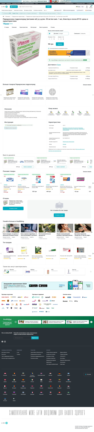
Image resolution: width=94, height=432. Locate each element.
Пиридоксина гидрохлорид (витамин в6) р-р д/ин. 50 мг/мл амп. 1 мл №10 (52, 98)
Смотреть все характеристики (55, 150)
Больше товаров (87, 84)
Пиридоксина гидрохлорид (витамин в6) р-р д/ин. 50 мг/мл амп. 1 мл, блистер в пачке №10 (12, 162)
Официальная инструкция (10, 127)
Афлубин (12, 269)
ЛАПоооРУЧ (62, 356)
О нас (36, 3)
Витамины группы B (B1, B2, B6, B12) (70, 127)
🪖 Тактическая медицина (69, 10)
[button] (58, 33)
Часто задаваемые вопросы (28, 3)
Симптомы (76, 128)
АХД (52, 269)
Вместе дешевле (43, 27)
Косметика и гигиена (18, 10)
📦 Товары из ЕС (57, 10)
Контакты (9, 3)
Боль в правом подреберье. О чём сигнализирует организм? (29, 234)
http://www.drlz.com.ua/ (80, 149)
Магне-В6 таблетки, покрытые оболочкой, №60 (62, 161)
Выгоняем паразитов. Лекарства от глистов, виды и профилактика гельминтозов (83, 234)
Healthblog (90, 3)
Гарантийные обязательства (37, 352)
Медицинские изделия (51, 360)
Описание (14, 27)
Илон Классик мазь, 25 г (51, 255)
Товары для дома (63, 354)
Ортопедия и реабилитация (52, 364)
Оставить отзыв (13, 208)
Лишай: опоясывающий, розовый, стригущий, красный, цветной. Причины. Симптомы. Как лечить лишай (65, 234)
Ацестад (74, 269)
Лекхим (11, 23)
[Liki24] (5, 423)
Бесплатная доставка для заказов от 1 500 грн (51, 13)
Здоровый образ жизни (65, 360)
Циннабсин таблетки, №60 (23, 255)
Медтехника (48, 362)
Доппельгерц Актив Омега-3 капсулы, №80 (38, 187)
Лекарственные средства (7, 10)
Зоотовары (62, 358)
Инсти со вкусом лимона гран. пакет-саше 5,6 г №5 (37, 256)
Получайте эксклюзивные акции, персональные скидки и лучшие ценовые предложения (25, 333)
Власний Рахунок (69, 3)
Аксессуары (62, 362)
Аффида (32, 269)
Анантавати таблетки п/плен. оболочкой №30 (10, 256)
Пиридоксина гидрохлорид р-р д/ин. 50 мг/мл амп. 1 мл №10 (10, 98)
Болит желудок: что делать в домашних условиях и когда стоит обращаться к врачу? (11, 234)
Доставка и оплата (16, 3)
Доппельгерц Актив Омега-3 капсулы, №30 (52, 187)
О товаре (6, 27)
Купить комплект (28, 166)
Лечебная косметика (38, 10)
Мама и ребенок (63, 352)
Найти (48, 6)
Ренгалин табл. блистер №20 (66, 255)
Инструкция (33, 27)
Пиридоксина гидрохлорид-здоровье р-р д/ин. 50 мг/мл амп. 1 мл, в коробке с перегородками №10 (38, 98)
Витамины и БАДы (28, 10)
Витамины (8, 16)
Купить (60, 44)
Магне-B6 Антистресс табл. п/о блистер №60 (29, 161)
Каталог (3, 3)
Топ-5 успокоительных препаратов (45, 234)
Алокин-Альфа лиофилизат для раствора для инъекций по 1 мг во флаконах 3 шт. (80, 256)
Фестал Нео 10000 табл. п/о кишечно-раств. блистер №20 (66, 187)
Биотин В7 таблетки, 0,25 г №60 (79, 187)
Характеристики (24, 27)
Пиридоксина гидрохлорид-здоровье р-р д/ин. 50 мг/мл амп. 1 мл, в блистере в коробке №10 (24, 98)
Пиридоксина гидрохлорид (18, 16)
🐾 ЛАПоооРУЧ (80, 10)
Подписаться (35, 337)
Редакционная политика (36, 354)
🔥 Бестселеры (88, 10)
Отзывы (53, 27)
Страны (18, 354)
